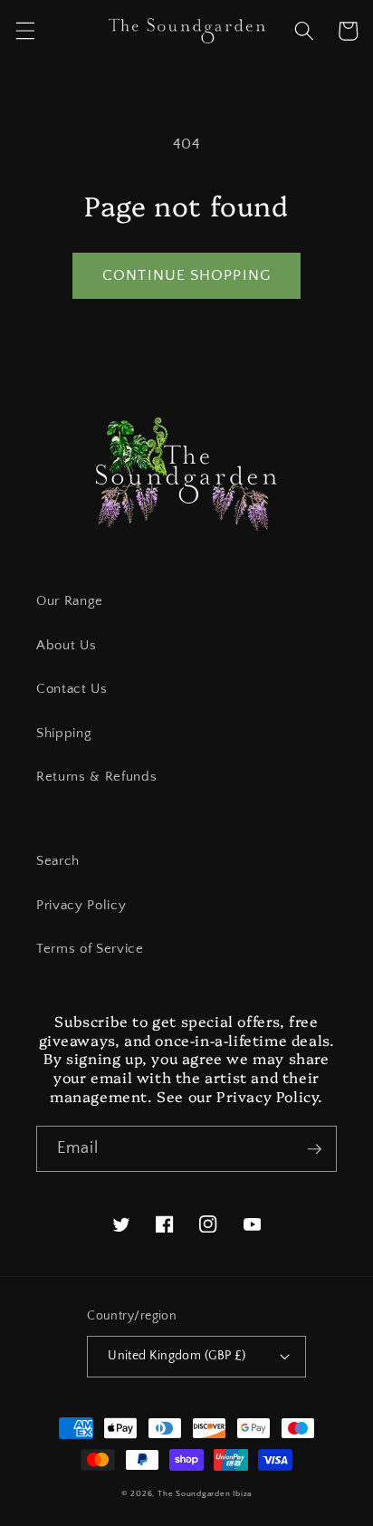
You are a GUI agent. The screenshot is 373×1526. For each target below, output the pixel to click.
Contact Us (72, 688)
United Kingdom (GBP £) (177, 1355)
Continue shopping (186, 275)
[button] (24, 31)
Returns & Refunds (96, 776)
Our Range (69, 601)
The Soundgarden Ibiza (205, 1493)
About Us (66, 645)
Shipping (63, 733)
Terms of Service (90, 948)
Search (58, 861)
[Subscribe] (314, 1149)
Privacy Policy (81, 905)
